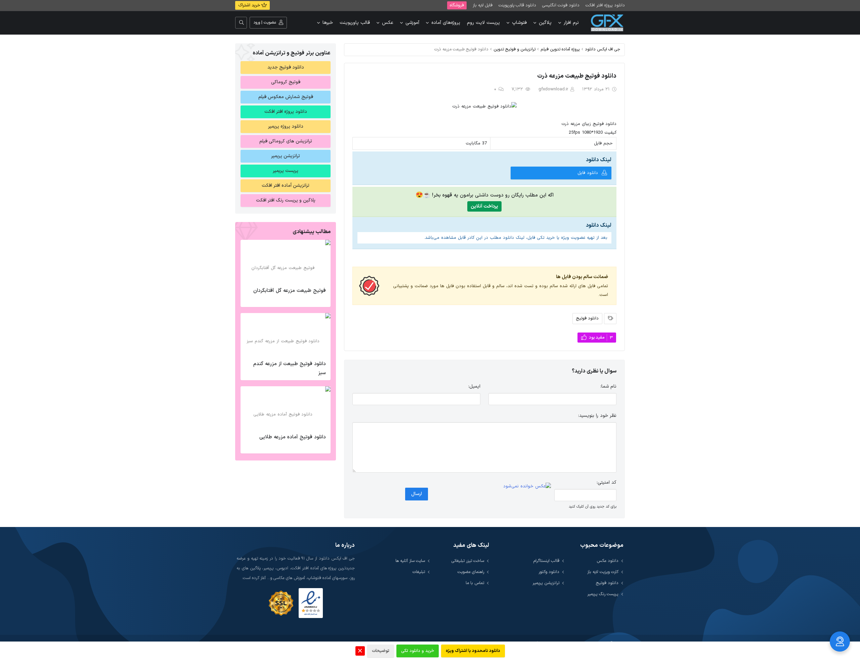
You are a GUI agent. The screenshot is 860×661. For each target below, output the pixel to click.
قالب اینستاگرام (546, 561)
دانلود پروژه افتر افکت (605, 5)
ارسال (416, 493)
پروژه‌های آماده (445, 22)
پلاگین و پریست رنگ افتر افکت (285, 200)
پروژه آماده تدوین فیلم (560, 49)
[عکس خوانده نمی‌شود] (527, 486)
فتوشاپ (519, 22)
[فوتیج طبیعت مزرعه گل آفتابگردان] (286, 261)
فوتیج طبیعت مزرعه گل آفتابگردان (289, 291)
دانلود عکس (607, 561)
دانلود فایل (587, 173)
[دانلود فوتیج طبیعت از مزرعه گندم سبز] (286, 335)
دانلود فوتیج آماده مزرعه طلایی (292, 437)
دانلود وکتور (549, 572)
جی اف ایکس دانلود (602, 49)
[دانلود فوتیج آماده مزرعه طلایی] (286, 408)
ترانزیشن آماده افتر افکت (285, 185)
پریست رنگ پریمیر (602, 594)
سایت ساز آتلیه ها (410, 561)
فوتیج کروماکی (285, 82)
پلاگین (545, 22)
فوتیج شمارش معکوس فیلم (285, 96)
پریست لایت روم (483, 22)
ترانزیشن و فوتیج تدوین (514, 49)
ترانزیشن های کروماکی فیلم (285, 141)
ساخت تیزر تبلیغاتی (468, 561)
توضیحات (380, 651)
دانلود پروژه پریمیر (285, 126)
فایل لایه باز (482, 5)
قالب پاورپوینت (355, 22)
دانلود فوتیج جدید (285, 67)
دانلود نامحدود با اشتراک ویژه (473, 651)
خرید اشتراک (249, 5)
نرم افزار (571, 22)
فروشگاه (457, 5)
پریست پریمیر (285, 170)
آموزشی (412, 22)
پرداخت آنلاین (484, 206)
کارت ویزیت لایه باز (602, 572)
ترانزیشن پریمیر (285, 156)
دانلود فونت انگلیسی (560, 5)
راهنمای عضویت (471, 572)
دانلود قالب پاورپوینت (517, 5)
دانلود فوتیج (587, 318)
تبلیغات (419, 572)
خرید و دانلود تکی (417, 651)
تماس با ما (475, 583)
